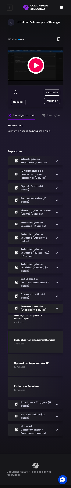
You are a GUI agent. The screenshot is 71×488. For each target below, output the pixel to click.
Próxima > (52, 100)
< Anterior (52, 92)
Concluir (18, 102)
